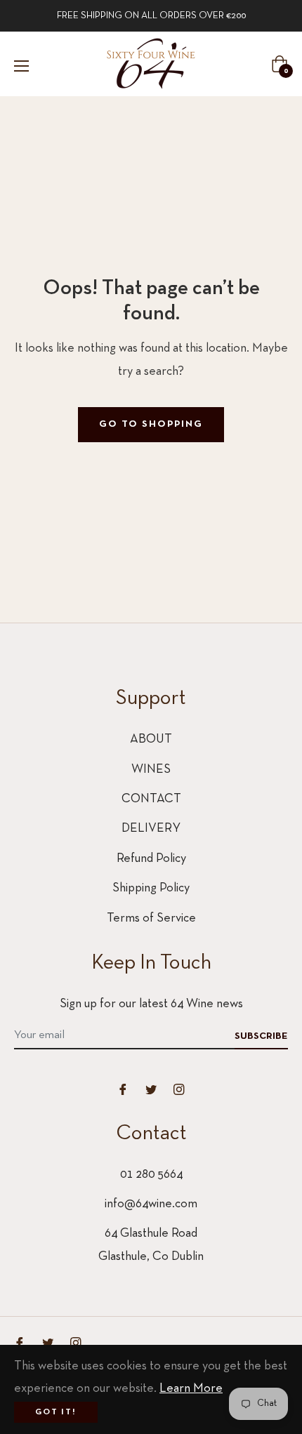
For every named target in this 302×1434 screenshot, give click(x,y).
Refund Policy (151, 859)
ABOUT (151, 739)
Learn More (191, 1389)
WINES (151, 770)
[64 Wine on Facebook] (123, 1088)
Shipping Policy (151, 888)
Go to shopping (151, 424)
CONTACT (151, 799)
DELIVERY (151, 829)
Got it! (56, 1412)
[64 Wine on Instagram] (179, 1088)
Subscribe (261, 1036)
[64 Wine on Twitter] (151, 1088)
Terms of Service (151, 918)
